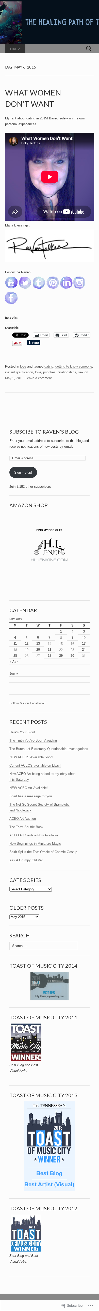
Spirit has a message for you (30, 796)
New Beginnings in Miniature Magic (35, 843)
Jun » (13, 673)
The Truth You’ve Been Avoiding (33, 740)
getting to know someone (73, 366)
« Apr (13, 662)
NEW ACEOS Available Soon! (31, 757)
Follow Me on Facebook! (27, 703)
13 (38, 643)
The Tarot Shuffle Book (26, 827)
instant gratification (19, 372)
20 (38, 649)
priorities (49, 372)
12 (26, 643)
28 (49, 656)
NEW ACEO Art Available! (28, 788)
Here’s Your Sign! (22, 732)
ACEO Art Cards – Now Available (33, 835)
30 (72, 656)
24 (84, 649)
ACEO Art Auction (22, 819)
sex (81, 372)
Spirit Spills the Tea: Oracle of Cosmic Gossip (43, 852)
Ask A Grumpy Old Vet (26, 860)
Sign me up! (23, 472)
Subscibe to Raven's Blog (44, 432)
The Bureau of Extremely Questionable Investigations (48, 749)
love (23, 366)
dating (48, 366)
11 (15, 643)
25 (15, 656)
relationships (67, 372)
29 (61, 656)
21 (49, 649)
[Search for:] (89, 49)
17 (84, 643)
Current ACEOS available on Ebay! (35, 765)
